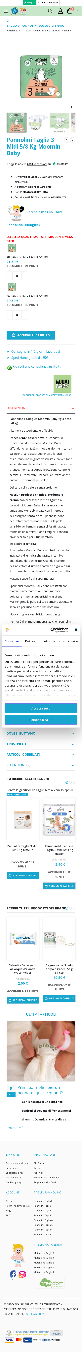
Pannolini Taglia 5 (43, 1224)
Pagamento (12, 1167)
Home (8, 20)
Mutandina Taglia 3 (44, 1253)
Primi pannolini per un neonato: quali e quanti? (40, 1090)
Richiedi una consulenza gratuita (37, 366)
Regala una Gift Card (45, 1182)
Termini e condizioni (17, 1163)
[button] (71, 107)
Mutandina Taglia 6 (44, 1267)
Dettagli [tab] (31, 641)
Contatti (38, 1167)
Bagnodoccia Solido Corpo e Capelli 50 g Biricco (59, 969)
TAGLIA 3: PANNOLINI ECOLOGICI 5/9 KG (35, 25)
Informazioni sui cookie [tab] (60, 641)
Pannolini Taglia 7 (43, 1234)
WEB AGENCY (35, 1314)
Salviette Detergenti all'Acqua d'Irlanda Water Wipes (23, 969)
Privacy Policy (13, 1177)
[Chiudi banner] (76, 630)
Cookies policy (13, 1182)
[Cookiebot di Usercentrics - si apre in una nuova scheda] (51, 630)
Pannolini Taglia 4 (43, 1220)
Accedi (9, 1200)
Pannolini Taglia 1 (43, 1205)
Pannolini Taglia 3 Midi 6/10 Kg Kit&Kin (22, 848)
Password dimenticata (18, 1205)
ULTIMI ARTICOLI (41, 1014)
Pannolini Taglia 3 (43, 1215)
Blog (8, 1210)
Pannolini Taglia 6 (43, 1229)
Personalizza (38, 719)
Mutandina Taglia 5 (44, 1262)
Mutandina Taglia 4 (44, 1257)
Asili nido (39, 1172)
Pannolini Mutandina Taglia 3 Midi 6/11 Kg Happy (59, 850)
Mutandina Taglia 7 (44, 1272)
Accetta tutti (41, 708)
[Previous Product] (66, 140)
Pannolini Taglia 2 (43, 1210)
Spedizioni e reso (15, 1172)
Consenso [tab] (12, 641)
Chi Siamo (39, 1163)
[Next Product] (72, 140)
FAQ (8, 1215)
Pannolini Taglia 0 (43, 1200)
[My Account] (60, 11)
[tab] (41, 408)
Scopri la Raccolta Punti (46, 1177)
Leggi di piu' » (16, 1127)
